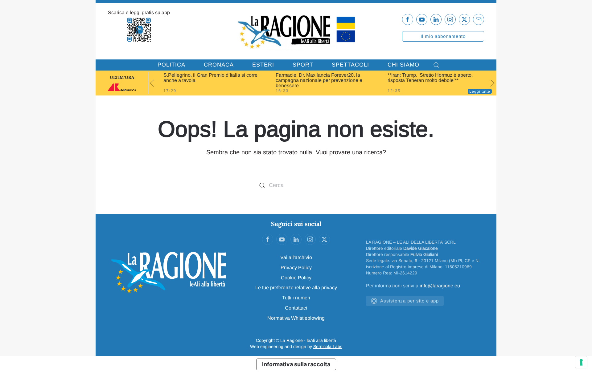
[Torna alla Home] (296, 31)
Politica (171, 65)
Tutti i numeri (296, 297)
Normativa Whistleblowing (296, 318)
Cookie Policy (296, 277)
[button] (436, 65)
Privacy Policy (296, 267)
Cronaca (219, 65)
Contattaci (296, 307)
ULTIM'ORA (122, 77)
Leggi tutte (479, 91)
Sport (303, 65)
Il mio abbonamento (443, 36)
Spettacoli (350, 65)
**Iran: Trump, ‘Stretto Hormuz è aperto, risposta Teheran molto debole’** (427, 77)
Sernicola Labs (327, 346)
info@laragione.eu (440, 285)
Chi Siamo (403, 65)
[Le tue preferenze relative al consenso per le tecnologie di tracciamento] (581, 362)
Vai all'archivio (296, 257)
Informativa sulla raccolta (296, 364)
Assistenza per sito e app (409, 300)
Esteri (263, 65)
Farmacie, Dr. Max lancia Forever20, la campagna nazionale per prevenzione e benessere (315, 80)
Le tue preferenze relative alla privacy (296, 287)
